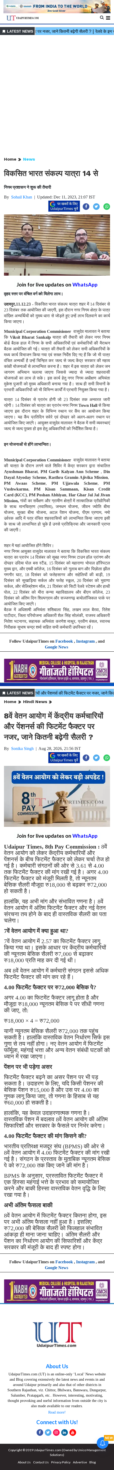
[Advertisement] (57, 96)
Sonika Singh (22, 748)
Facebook (64, 641)
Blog (92, 1462)
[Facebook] (40, 1432)
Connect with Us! (57, 1422)
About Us (57, 1366)
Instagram (85, 641)
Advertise (80, 1462)
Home (10, 159)
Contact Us (41, 1462)
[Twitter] (48, 1432)
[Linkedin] (64, 1432)
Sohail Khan (21, 197)
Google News (56, 647)
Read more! (57, 1412)
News (29, 159)
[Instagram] (56, 1432)
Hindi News (35, 701)
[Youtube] (72, 1432)
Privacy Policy (61, 1462)
